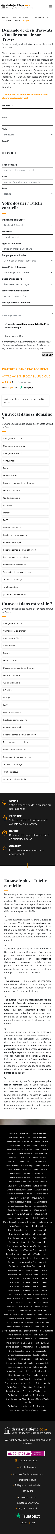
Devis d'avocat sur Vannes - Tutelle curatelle (27, 1250)
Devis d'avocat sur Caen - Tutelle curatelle (27, 1178)
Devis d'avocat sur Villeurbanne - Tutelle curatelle (27, 1323)
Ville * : (5, 176)
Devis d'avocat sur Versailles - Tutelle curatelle (27, 1379)
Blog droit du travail (27, 1508)
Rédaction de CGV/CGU (27, 1503)
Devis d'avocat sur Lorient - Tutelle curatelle (27, 1230)
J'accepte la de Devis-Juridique (27, 326)
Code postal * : (9, 165)
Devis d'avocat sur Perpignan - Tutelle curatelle (27, 1258)
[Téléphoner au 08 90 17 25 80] (26, 1453)
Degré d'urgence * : (12, 279)
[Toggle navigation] (50, 6)
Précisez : (7, 231)
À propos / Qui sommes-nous (28, 1474)
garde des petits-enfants (14, 594)
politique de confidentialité (32, 324)
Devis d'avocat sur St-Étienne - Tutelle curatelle (27, 1214)
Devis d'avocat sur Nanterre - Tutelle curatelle (27, 1327)
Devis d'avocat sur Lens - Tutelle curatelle (27, 1351)
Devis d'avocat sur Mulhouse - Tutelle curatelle (27, 1194)
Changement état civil (13, 453)
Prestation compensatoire (15, 535)
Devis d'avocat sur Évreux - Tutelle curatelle (27, 1270)
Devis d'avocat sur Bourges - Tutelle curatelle (27, 1186)
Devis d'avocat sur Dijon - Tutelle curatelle (27, 1266)
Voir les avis (10, 387)
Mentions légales (27, 1480)
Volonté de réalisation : (14, 267)
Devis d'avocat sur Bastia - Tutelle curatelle (27, 1282)
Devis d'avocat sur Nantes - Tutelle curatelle (27, 1162)
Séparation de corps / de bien (17, 572)
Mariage (7, 513)
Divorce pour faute (11, 490)
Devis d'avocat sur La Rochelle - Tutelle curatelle (27, 1363)
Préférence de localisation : (16, 290)
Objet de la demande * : (14, 220)
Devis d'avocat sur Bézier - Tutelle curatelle (27, 1410)
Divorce (6, 468)
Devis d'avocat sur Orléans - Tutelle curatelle (27, 1182)
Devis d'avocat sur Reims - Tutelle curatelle (27, 1286)
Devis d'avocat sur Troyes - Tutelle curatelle (27, 1274)
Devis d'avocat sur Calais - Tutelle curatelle (27, 1234)
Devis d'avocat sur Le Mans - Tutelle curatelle (28, 1303)
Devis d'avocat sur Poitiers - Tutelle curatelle (27, 1202)
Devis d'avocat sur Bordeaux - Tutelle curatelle (27, 1154)
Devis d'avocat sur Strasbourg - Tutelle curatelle (27, 1166)
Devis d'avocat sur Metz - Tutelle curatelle (27, 1242)
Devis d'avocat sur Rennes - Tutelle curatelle (27, 1206)
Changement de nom (13, 438)
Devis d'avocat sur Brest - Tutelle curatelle (27, 1174)
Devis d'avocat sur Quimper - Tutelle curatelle (27, 1210)
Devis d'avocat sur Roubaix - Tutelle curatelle (27, 1294)
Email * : (6, 141)
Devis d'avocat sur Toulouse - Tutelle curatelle (27, 1149)
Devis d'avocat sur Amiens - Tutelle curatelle (27, 1319)
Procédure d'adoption (13, 542)
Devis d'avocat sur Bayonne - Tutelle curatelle (27, 1359)
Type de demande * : (12, 243)
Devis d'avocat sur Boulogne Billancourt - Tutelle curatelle (27, 1331)
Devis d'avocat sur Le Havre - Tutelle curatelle (27, 1299)
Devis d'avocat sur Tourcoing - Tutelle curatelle (27, 1387)
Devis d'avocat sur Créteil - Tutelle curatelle (27, 1375)
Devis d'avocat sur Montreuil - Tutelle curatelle (27, 1339)
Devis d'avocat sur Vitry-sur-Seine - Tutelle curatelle (27, 1383)
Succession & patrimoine (14, 565)
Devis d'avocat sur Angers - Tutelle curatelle (27, 1311)
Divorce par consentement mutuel (19, 483)
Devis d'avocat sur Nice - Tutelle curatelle (27, 1158)
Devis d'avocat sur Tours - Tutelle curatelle (27, 1226)
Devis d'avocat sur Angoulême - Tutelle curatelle (27, 1347)
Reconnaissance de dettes (15, 557)
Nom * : (5, 117)
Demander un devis (28, 1460)
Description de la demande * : (17, 302)
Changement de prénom (14, 446)
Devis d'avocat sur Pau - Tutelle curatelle (28, 1198)
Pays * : (5, 188)
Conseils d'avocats (27, 1497)
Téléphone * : (9, 153)
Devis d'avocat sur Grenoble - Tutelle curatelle (27, 1307)
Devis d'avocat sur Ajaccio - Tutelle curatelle (27, 1262)
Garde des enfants (11, 498)
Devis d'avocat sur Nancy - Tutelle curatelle (27, 1335)
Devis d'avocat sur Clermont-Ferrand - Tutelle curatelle (27, 1222)
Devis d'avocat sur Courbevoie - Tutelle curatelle (27, 1391)
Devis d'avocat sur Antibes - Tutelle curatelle (27, 1395)
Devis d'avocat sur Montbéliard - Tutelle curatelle (27, 1371)
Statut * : (6, 129)
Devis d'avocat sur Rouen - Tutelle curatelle (28, 1278)
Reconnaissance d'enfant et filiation (19, 550)
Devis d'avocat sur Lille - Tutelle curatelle (27, 1145)
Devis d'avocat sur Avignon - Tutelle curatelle (27, 1218)
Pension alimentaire (12, 527)
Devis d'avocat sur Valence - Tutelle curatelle (27, 1367)
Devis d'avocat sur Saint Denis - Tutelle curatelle (27, 1343)
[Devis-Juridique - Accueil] (17, 6)
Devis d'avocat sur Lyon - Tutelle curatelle (27, 1137)
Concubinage (9, 461)
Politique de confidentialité (27, 1485)
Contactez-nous (28, 1467)
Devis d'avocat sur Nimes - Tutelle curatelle (27, 1290)
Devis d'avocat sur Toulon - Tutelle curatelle (27, 1170)
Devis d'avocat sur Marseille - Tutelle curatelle (27, 1141)
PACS (5, 520)
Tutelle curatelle (10, 587)
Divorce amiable (10, 475)
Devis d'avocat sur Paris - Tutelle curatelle (27, 1133)
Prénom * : (7, 105)
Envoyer (47, 354)
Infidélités (7, 505)
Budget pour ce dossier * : (15, 255)
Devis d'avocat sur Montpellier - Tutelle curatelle (27, 1254)
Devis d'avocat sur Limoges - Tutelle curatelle (27, 1238)
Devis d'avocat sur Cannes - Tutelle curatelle (27, 1406)
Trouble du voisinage (12, 579)
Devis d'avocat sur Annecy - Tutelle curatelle (27, 1355)
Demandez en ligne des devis (16, 44)
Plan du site (27, 1491)
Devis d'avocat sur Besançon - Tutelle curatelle (27, 1190)
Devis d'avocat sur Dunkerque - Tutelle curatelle (28, 1246)
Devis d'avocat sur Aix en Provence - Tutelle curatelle (27, 1315)
